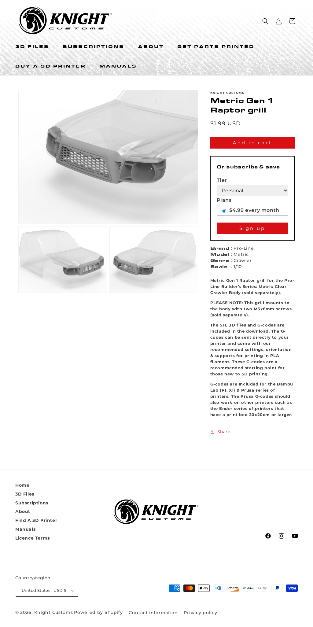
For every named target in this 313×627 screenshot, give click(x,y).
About (22, 511)
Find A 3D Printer (36, 520)
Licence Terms (32, 538)
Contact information (153, 612)
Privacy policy (200, 612)
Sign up (252, 228)
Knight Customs (53, 612)
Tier (222, 180)
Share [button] (223, 431)
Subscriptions (31, 503)
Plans (224, 200)
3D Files (24, 494)
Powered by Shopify (98, 612)
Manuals (25, 529)
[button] (265, 21)
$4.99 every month (254, 210)
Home (22, 485)
